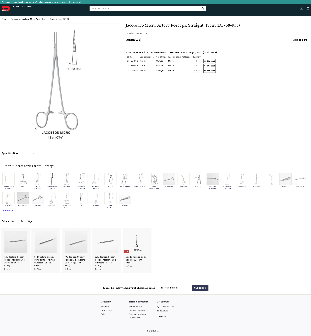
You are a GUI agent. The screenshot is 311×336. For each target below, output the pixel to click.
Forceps (14, 19)
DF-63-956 (132, 61)
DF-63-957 (132, 65)
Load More (8, 210)
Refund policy (135, 306)
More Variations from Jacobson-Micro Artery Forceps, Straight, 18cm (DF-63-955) (171, 52)
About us (105, 306)
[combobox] (148, 8)
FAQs (103, 314)
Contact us (106, 310)
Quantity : (133, 40)
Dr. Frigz (130, 33)
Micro (171, 61)
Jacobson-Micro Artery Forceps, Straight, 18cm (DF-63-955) (47, 19)
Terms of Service (137, 310)
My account (134, 317)
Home (16, 6)
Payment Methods (137, 314)
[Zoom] (62, 84)
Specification (10, 153)
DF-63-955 (132, 70)
